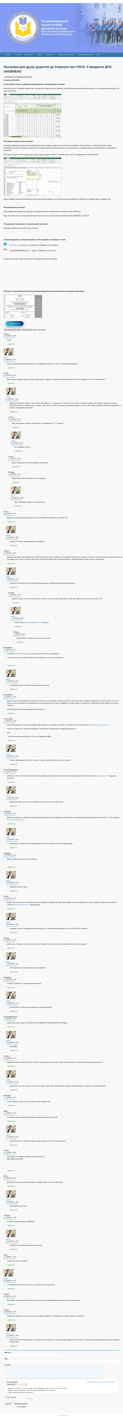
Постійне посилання (9, 337)
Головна (9, 54)
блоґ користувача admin (12, 330)
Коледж (18, 54)
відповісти (11, 344)
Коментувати (27, 330)
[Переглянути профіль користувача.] (8, 355)
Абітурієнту (29, 54)
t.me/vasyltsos (14, 245)
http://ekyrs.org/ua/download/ (99, 725)
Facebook (116, 8)
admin (15, 77)
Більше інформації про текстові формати (100, 1382)
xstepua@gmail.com (101, 776)
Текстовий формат (12, 1382)
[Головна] (4, 51)
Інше (98, 54)
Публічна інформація (85, 54)
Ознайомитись (14, 323)
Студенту (39, 54)
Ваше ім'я (8, 1352)
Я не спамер (22, 1406)
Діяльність (50, 54)
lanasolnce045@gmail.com (15, 820)
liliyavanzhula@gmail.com (21, 904)
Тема (6, 1358)
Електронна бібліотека (66, 54)
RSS (119, 8)
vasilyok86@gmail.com (34, 622)
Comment (8, 1365)
